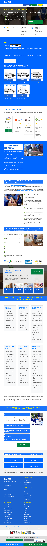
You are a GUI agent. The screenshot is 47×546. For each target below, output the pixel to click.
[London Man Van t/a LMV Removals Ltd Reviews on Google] (8, 262)
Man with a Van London (18, 526)
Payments (25, 491)
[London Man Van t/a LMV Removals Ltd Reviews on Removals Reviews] (28, 262)
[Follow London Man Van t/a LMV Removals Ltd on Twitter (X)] (6, 496)
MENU (41, 2)
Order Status (26, 489)
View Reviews (6, 131)
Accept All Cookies (14, 539)
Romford (25, 518)
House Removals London (8, 506)
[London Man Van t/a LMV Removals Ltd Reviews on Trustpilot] (18, 262)
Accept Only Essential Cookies (32, 539)
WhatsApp (35, 5)
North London (26, 514)
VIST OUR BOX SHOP (37, 272)
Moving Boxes (6, 520)
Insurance (25, 484)
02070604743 (26, 5)
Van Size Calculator (27, 493)
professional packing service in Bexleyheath (25, 190)
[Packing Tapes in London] (38, 285)
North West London (27, 516)
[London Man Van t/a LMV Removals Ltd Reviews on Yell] (39, 262)
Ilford (25, 512)
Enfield (25, 508)
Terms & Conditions (27, 482)
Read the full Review (38, 137)
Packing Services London (8, 518)
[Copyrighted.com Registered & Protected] (15, 532)
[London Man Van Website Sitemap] (13, 496)
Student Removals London (8, 512)
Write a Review (10, 131)
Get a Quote (40, 5)
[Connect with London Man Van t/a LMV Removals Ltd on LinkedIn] (11, 496)
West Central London (27, 522)
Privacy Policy (26, 480)
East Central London (27, 506)
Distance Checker (27, 499)
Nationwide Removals (7, 514)
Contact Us (6, 489)
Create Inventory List (27, 495)
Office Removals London (8, 508)
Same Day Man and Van (7, 522)
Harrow (25, 510)
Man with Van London (7, 504)
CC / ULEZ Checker (27, 497)
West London (26, 520)
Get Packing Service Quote (33, 22)
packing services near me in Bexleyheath (18, 185)
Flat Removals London (7, 510)
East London (26, 504)
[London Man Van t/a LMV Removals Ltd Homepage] (8, 2)
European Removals (7, 516)
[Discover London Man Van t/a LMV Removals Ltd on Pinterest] (10, 496)
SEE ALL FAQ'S (23, 444)
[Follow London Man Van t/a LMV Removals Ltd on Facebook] (4, 496)
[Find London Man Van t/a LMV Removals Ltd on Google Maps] (8, 496)
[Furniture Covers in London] (18, 285)
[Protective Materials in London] (28, 285)
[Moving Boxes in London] (8, 285)
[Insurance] (29, 532)
